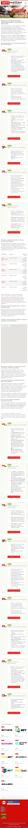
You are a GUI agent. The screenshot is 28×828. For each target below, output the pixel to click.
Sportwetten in (4, 796)
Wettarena (3, 287)
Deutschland (9, 796)
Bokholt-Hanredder (12, 52)
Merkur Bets (3, 275)
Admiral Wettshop (3, 282)
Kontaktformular (4, 300)
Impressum (9, 826)
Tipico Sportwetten (3, 264)
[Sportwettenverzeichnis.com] (11, 3)
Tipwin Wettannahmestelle (4, 259)
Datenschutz (14, 826)
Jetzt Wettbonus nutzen (13, 76)
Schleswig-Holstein (16, 796)
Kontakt (19, 826)
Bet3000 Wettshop (3, 270)
